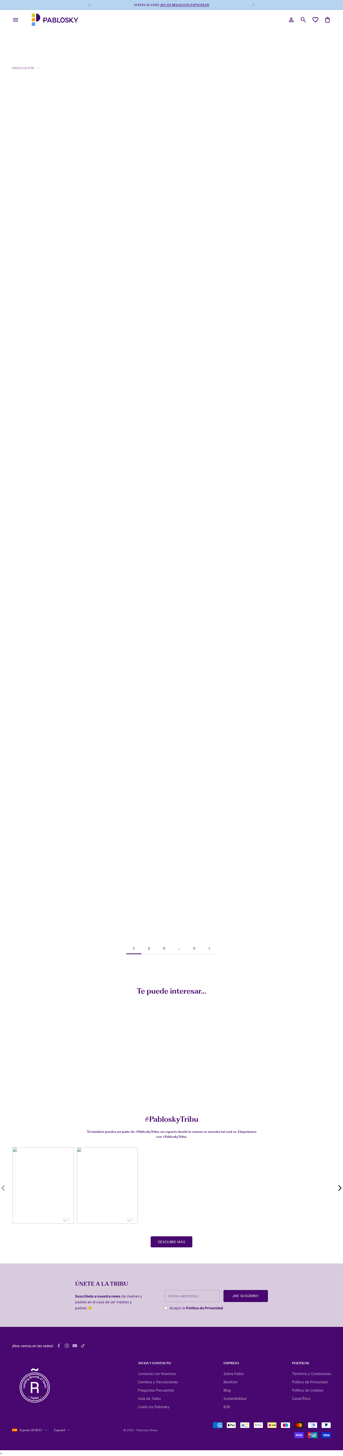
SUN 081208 (104, 394)
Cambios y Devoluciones (158, 1382)
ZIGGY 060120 (105, 180)
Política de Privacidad (204, 1308)
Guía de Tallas (149, 1398)
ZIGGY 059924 (106, 608)
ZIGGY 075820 (266, 608)
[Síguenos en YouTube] (74, 1345)
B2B (226, 1407)
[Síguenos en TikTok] (82, 1345)
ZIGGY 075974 (24, 714)
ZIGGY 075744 (24, 928)
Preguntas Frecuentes (156, 1390)
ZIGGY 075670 (105, 822)
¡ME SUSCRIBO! (246, 1296)
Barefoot (230, 1382)
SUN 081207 (264, 501)
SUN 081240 (184, 501)
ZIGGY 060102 (24, 287)
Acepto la (196, 1308)
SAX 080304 (23, 394)
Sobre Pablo (233, 1373)
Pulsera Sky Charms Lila (184, 1092)
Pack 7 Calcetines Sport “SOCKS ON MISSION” (30, 1094)
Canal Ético (301, 1398)
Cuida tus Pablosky (153, 1407)
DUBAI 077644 (266, 714)
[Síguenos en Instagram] (66, 1345)
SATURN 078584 (187, 608)
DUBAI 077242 (105, 714)
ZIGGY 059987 (25, 822)
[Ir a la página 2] (209, 948)
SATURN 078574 (186, 714)
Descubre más (171, 1242)
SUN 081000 (104, 287)
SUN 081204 (23, 608)
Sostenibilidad (235, 1398)
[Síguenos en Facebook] (58, 1345)
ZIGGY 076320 (266, 822)
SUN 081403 (184, 394)
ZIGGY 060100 (25, 180)
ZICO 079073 (184, 180)
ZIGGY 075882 (185, 822)
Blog (227, 1390)
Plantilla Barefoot (256, 1092)
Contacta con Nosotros (157, 1373)
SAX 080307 (23, 501)
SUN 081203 (264, 180)
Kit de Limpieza (102, 1092)
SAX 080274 (103, 501)
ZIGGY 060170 (266, 394)
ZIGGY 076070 (266, 287)
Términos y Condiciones (311, 1373)
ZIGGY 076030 (186, 287)
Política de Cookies (307, 1390)
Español (59, 1430)
